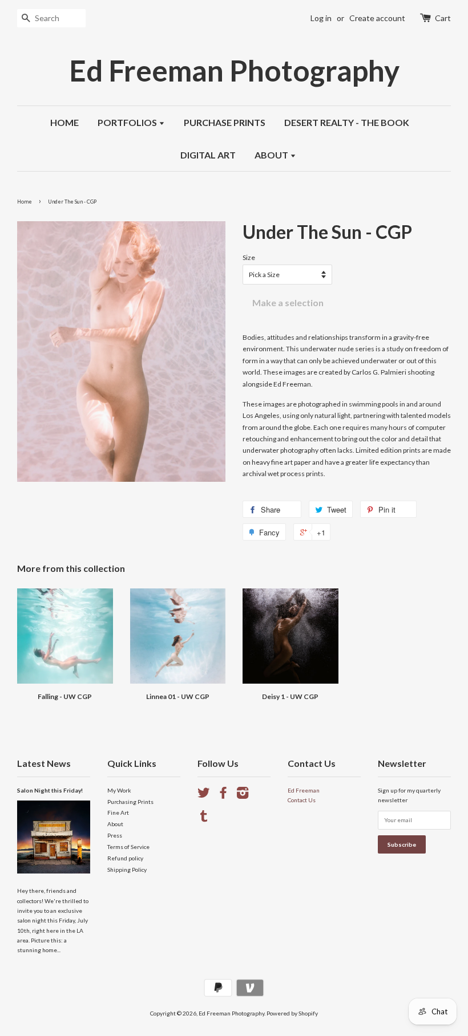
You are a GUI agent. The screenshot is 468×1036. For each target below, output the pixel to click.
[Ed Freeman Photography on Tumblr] (203, 818)
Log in (321, 18)
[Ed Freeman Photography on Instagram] (242, 795)
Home (24, 201)
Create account (377, 18)
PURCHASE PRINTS (224, 122)
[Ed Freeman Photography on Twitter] (203, 795)
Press (114, 835)
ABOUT (272, 154)
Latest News (44, 763)
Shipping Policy (127, 869)
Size (249, 257)
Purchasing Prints (130, 801)
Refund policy (125, 858)
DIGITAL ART (208, 154)
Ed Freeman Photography (234, 70)
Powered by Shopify (292, 1013)
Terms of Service (128, 846)
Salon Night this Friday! (50, 790)
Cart (443, 18)
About (115, 823)
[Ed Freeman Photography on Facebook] (223, 795)
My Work (119, 790)
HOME (64, 122)
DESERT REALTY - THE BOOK (346, 122)
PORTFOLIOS (128, 122)
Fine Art (118, 812)
